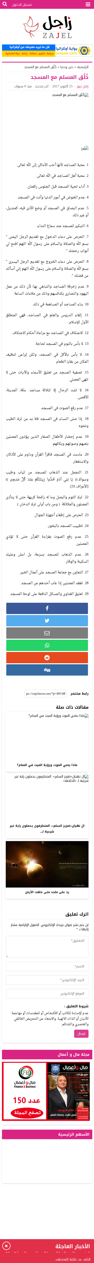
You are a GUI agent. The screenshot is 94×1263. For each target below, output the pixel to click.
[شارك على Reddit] (47, 657)
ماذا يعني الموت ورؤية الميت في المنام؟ (47, 765)
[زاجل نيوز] (47, 27)
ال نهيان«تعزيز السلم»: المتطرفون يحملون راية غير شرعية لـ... (47, 828)
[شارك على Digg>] (47, 670)
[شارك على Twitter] (47, 621)
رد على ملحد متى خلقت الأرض (47, 892)
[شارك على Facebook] (47, 608)
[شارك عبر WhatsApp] (47, 645)
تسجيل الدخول (22, 5)
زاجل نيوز (82, 86)
